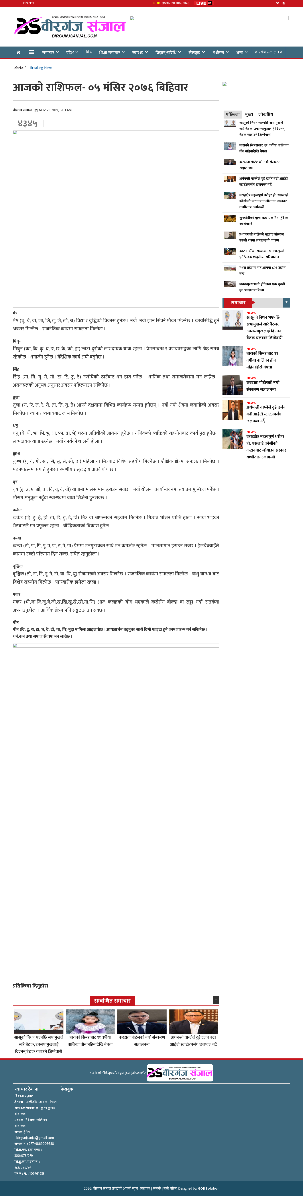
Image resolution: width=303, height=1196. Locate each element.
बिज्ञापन (145, 1189)
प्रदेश (70, 52)
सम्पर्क (157, 1189)
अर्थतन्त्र (218, 52)
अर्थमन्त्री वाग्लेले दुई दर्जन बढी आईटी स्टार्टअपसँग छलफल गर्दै (193, 1041)
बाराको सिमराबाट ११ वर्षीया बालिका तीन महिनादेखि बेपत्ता (90, 1041)
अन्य (239, 52)
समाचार (48, 52)
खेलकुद (194, 52)
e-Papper (29, 3)
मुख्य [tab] (249, 114)
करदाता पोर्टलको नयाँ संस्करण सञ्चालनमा (142, 1041)
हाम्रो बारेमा (170, 1189)
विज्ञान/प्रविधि (165, 52)
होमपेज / (20, 68)
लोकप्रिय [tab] (265, 114)
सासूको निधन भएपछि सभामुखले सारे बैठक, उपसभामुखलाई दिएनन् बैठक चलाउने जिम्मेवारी (38, 1044)
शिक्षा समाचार (109, 52)
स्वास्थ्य (137, 52)
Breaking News (41, 68)
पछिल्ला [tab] (233, 114)
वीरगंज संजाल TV (268, 52)
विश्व (89, 52)
